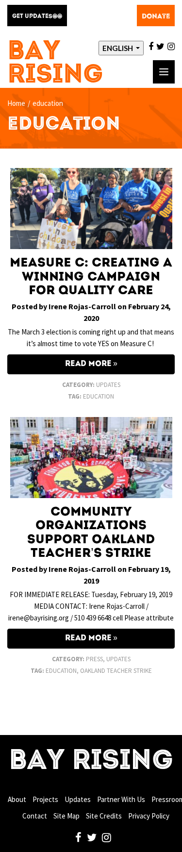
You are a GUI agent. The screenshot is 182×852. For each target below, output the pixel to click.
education (98, 396)
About (17, 799)
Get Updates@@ (37, 16)
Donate (156, 16)
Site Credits (104, 815)
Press (94, 659)
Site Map (66, 815)
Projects (45, 799)
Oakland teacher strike (116, 671)
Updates (108, 385)
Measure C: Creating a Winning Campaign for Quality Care (91, 277)
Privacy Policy (148, 815)
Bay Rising (55, 63)
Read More (88, 364)
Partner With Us (121, 799)
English (118, 48)
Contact (34, 815)
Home (16, 103)
